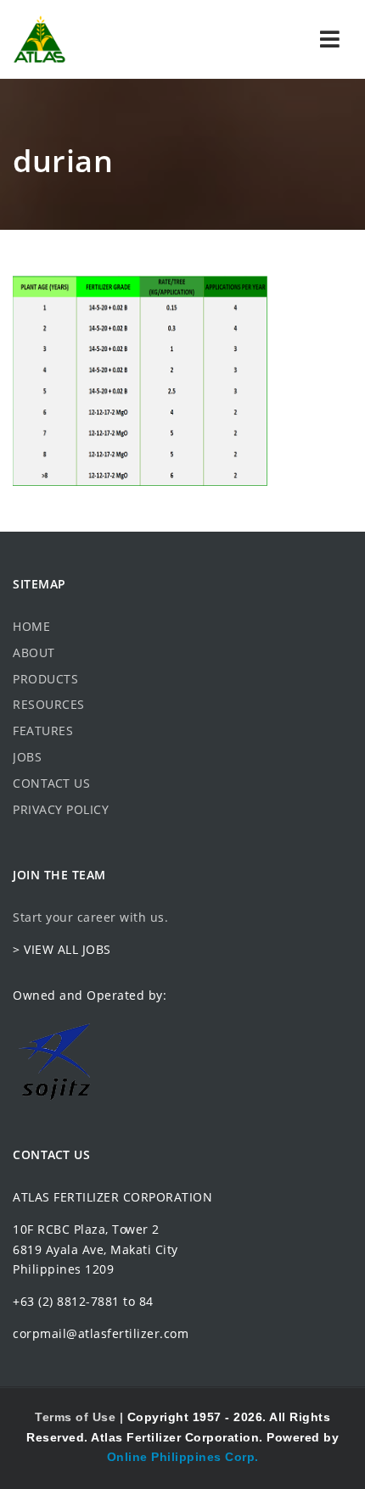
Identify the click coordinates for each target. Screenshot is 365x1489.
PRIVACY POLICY (61, 809)
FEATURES (43, 730)
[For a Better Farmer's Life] (39, 39)
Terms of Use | (81, 1417)
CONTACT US (51, 783)
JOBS (27, 757)
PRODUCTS (45, 679)
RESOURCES (49, 704)
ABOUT (34, 652)
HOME (31, 626)
